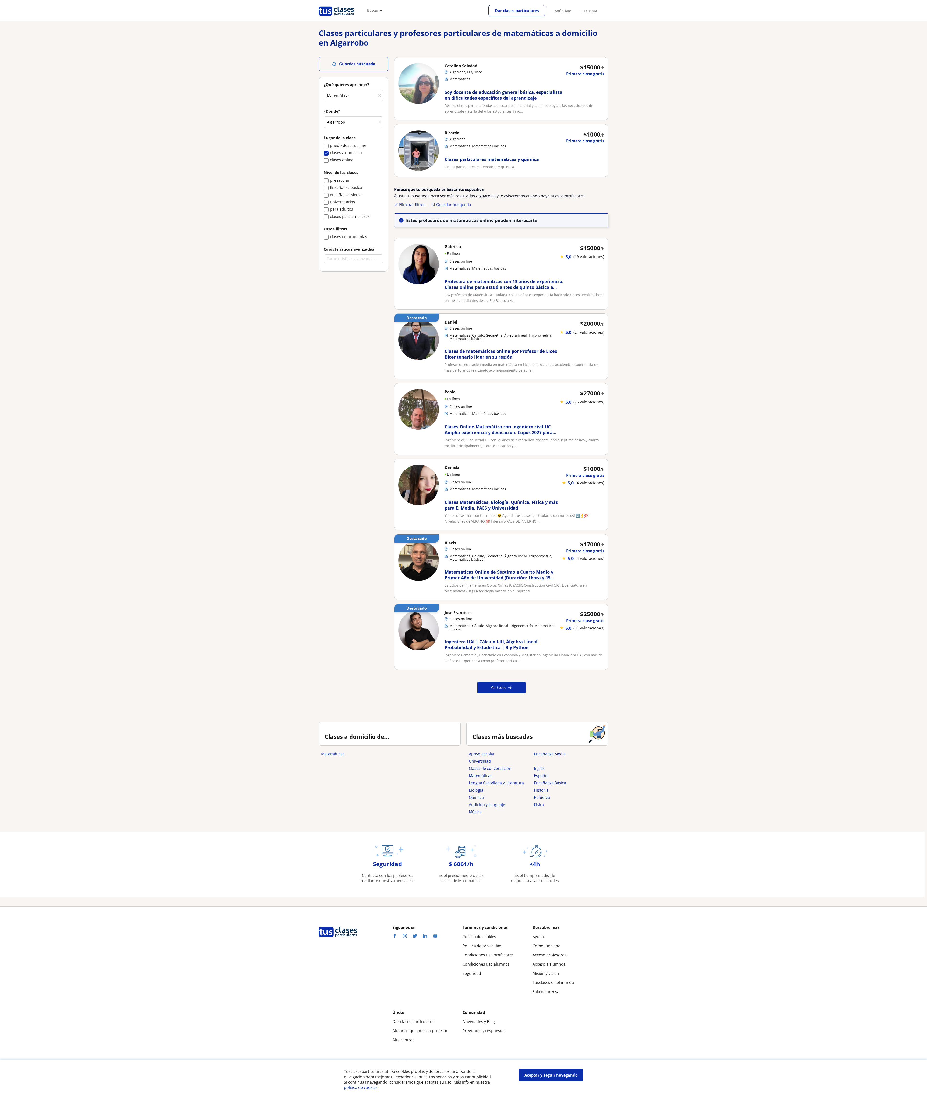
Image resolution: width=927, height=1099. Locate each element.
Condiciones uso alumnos (486, 964)
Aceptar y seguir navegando (551, 1075)
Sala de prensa (546, 991)
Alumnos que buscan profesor (420, 1030)
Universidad (480, 761)
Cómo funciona (546, 945)
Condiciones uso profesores (488, 955)
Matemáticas (332, 754)
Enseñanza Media (550, 754)
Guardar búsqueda (453, 204)
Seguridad (472, 973)
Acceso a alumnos (549, 964)
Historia (541, 790)
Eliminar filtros (412, 204)
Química (476, 797)
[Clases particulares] (336, 17)
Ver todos (498, 687)
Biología (476, 790)
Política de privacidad (482, 945)
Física (539, 804)
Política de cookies (479, 936)
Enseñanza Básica (550, 783)
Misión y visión (546, 973)
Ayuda (538, 936)
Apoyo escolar (482, 754)
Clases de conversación (490, 768)
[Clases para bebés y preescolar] (564, 761)
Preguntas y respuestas (484, 1030)
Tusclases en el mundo (553, 982)
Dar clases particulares (517, 10)
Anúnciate (563, 10)
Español (541, 775)
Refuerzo (542, 797)
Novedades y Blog (479, 1021)
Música (475, 812)
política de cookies (361, 1087)
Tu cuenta (589, 10)
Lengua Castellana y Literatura (496, 783)
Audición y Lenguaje (487, 804)
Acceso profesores (549, 955)
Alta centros (403, 1040)
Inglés (539, 768)
